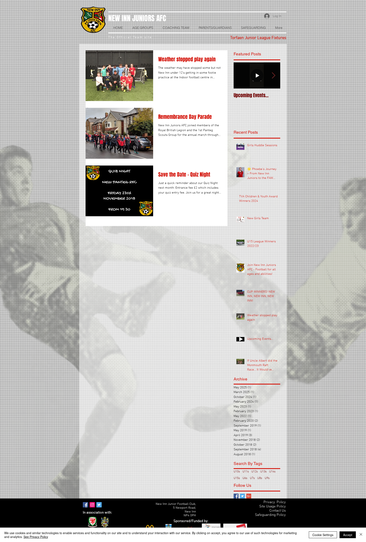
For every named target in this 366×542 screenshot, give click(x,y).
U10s (237, 471)
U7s (252, 478)
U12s (254, 471)
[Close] (360, 535)
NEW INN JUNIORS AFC (137, 18)
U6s (245, 478)
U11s (246, 471)
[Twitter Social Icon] (99, 504)
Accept (347, 535)
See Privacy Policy (36, 537)
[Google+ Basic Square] (248, 496)
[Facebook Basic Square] (236, 496)
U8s (259, 478)
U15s (237, 478)
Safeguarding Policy (270, 515)
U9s (267, 478)
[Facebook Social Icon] (85, 504)
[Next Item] (273, 75)
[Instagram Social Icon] (92, 504)
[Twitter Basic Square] (242, 496)
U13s (263, 471)
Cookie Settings (322, 535)
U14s (272, 471)
